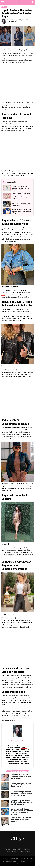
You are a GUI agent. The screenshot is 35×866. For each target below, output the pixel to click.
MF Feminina (10, 755)
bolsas (10, 680)
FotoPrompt (28, 851)
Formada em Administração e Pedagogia (16, 748)
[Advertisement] (17, 83)
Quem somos (27, 849)
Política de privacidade (10, 849)
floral (3, 295)
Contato (20, 849)
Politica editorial (18, 851)
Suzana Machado (12, 21)
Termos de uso (9, 851)
